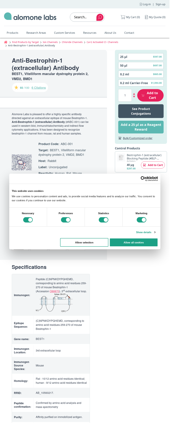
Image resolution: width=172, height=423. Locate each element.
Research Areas (36, 33)
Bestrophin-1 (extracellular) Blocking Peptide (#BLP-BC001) (144, 158)
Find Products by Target (25, 42)
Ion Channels (50, 42)
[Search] (99, 17)
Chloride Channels (72, 42)
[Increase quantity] (134, 94)
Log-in (147, 4)
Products (12, 33)
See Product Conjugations (141, 111)
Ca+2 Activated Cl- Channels (102, 42)
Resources (89, 33)
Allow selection (84, 242)
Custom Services (64, 33)
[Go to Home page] (30, 17)
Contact (129, 33)
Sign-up (160, 4)
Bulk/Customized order (138, 138)
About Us (110, 33)
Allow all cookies (134, 242)
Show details (143, 232)
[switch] (66, 220)
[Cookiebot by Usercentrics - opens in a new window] (143, 178)
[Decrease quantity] (134, 97)
